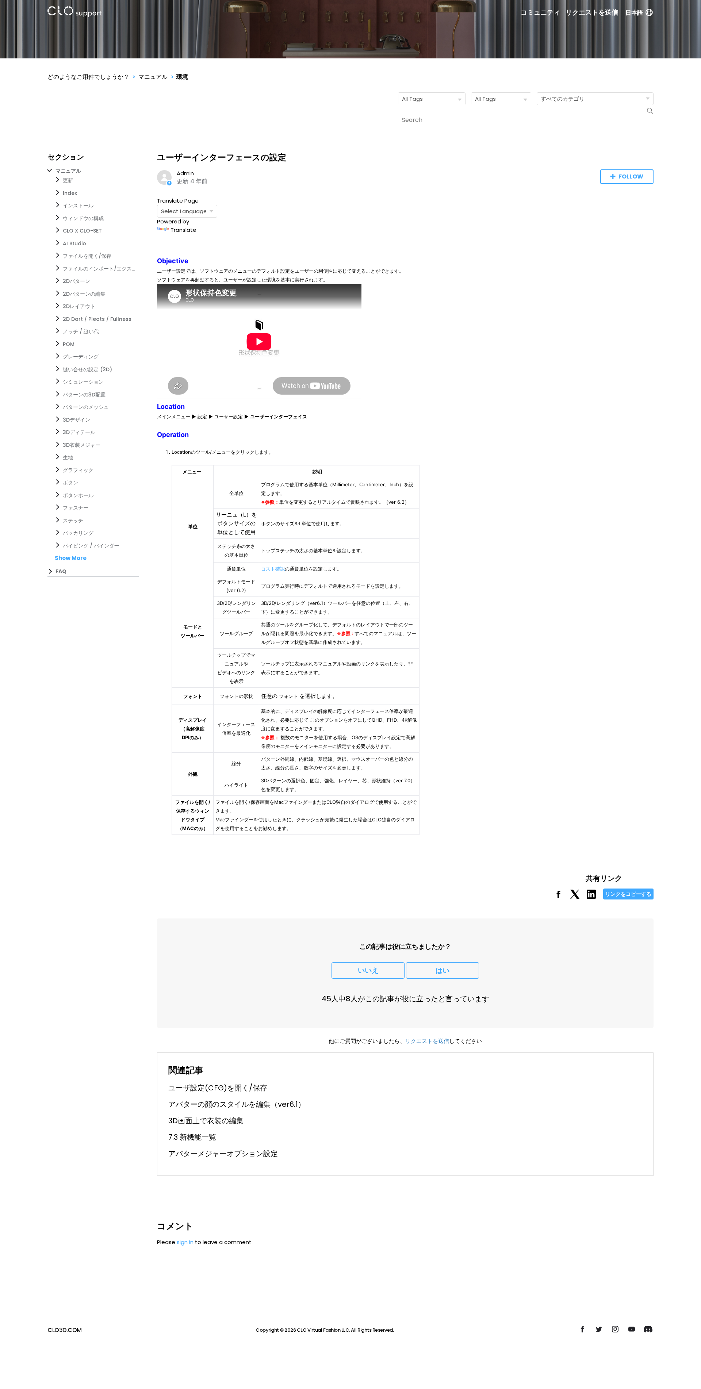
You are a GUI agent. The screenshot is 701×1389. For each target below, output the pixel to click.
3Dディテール (79, 432)
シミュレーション (83, 381)
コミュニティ (540, 12)
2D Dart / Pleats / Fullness (97, 319)
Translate (183, 230)
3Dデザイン (76, 419)
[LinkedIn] (591, 897)
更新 (68, 180)
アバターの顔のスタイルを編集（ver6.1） (236, 1104)
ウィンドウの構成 (83, 218)
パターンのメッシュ (86, 407)
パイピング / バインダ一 (91, 545)
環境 (182, 77)
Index (70, 193)
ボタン (70, 482)
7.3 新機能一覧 (192, 1137)
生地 (68, 457)
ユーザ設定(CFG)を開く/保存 (217, 1088)
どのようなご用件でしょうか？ (88, 77)
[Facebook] (558, 897)
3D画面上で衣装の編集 (206, 1121)
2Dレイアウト (79, 306)
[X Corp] (574, 897)
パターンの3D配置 (84, 394)
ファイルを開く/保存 (87, 256)
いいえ (368, 970)
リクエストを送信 (592, 12)
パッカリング (78, 533)
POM (68, 344)
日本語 (634, 12)
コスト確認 (273, 569)
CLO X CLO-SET (82, 230)
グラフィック (78, 470)
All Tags (412, 99)
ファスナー (75, 507)
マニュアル (153, 77)
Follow (630, 176)
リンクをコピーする (628, 894)
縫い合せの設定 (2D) (87, 369)
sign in (185, 1242)
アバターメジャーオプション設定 (223, 1153)
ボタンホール (78, 495)
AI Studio (74, 243)
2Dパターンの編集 (84, 294)
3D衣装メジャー (81, 445)
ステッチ (73, 520)
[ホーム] (74, 13)
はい (442, 970)
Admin (185, 173)
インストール (78, 205)
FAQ (60, 571)
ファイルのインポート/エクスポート (99, 268)
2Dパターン (76, 281)
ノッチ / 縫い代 (81, 331)
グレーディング (81, 356)
